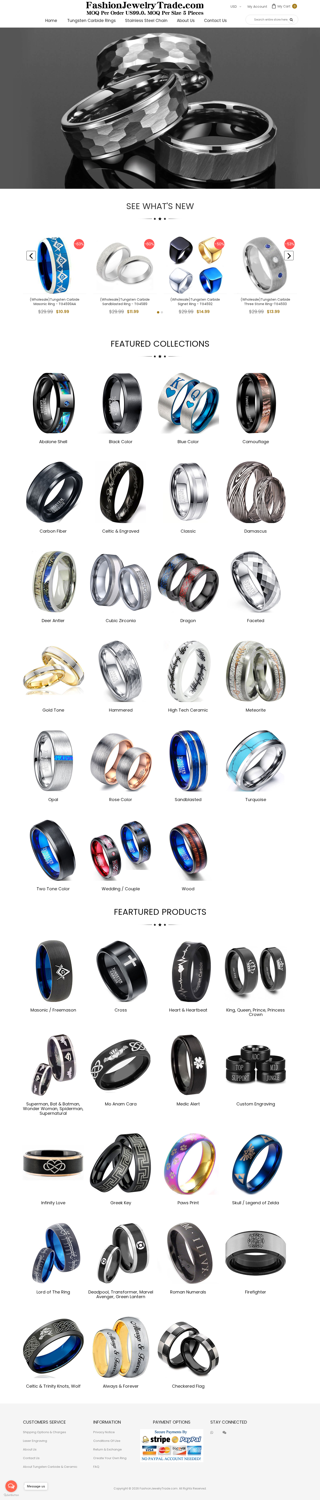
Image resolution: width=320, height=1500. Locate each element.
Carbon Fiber (53, 531)
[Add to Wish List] (79, 265)
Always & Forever (121, 1386)
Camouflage (255, 442)
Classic (188, 531)
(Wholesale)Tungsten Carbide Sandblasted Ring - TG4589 (125, 301)
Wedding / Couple (121, 889)
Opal (53, 799)
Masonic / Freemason (53, 1010)
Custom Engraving (255, 1104)
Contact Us (31, 1458)
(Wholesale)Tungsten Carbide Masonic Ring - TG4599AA (54, 301)
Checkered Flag (188, 1386)
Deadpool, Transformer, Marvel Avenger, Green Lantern (120, 1294)
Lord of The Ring (53, 1292)
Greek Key (120, 1203)
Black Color (121, 442)
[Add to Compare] (79, 276)
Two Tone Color (53, 889)
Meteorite (256, 710)
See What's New (160, 206)
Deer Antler (53, 621)
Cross (121, 1010)
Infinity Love (53, 1203)
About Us (30, 1449)
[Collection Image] (53, 403)
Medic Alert (188, 1104)
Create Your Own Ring (110, 1458)
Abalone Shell (53, 442)
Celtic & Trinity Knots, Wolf (53, 1386)
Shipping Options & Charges (44, 1432)
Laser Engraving (35, 1441)
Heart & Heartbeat (188, 1010)
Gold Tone (53, 710)
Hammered (121, 710)
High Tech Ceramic (188, 710)
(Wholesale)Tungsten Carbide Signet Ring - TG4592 (195, 301)
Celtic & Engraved (120, 531)
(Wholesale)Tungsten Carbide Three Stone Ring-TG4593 (265, 301)
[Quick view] (79, 286)
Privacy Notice (104, 1432)
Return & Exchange (107, 1449)
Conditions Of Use (106, 1441)
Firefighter (255, 1292)
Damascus (255, 531)
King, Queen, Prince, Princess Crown (255, 1012)
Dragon (188, 621)
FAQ (96, 1466)
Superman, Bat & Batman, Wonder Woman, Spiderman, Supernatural (53, 1108)
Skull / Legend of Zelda (255, 1203)
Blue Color (188, 442)
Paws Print (188, 1203)
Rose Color (120, 799)
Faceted (255, 621)
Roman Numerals (188, 1292)
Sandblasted (188, 799)
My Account (257, 6)
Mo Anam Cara (121, 1104)
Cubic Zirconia (121, 621)
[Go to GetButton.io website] (11, 1495)
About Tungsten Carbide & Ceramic (50, 1466)
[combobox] (272, 20)
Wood (188, 889)
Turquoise (255, 799)
